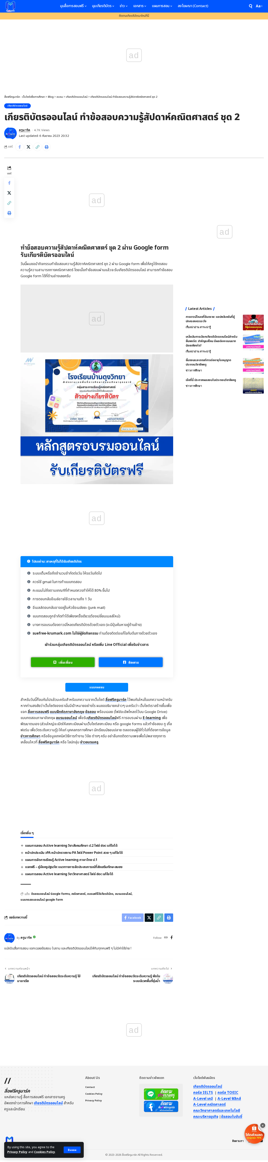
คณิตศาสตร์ (78, 894)
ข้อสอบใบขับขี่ (231, 1117)
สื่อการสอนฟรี (38, 712)
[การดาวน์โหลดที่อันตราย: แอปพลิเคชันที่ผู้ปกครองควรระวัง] (253, 322)
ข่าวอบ (89, 742)
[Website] (166, 938)
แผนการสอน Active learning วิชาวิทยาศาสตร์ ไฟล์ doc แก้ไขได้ (69, 874)
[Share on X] (28, 147)
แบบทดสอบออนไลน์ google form (42, 900)
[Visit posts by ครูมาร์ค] (10, 133)
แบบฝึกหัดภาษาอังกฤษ (67, 712)
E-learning (152, 718)
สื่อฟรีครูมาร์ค (115, 700)
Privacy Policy (17, 1152)
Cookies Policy (44, 1152)
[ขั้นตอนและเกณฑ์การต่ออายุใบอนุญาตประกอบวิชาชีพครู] (253, 366)
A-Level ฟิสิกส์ (229, 1099)
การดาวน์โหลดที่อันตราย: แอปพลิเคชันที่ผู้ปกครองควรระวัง (210, 319)
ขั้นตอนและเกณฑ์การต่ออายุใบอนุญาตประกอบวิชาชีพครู (208, 362)
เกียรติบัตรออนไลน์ (17, 106)
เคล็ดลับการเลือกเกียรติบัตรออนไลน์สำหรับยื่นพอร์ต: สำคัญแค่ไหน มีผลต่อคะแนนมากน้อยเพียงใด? (211, 341)
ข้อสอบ (90, 712)
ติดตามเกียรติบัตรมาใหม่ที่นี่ (134, 16)
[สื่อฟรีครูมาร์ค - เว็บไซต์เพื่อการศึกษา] (10, 6)
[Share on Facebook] (19, 147)
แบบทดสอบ (96, 687)
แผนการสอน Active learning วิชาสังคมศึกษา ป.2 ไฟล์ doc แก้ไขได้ (71, 845)
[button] (72, 1150)
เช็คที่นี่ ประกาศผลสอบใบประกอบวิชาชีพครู (211, 380)
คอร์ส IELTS (203, 1092)
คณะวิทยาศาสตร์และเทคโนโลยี (216, 1110)
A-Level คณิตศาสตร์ (209, 1104)
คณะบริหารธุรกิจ (205, 1117)
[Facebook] (171, 938)
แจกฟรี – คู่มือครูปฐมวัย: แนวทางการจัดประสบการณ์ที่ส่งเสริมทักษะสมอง (73, 867)
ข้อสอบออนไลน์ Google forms (50, 894)
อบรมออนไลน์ (66, 718)
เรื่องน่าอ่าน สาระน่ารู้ (198, 327)
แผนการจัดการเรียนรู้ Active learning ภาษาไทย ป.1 (61, 859)
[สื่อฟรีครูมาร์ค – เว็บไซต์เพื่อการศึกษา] (9, 1141)
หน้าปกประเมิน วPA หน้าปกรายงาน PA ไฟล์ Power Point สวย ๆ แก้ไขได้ (74, 852)
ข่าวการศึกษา (30, 736)
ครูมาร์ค (24, 130)
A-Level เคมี (203, 1099)
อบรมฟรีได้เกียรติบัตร (100, 894)
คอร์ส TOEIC (228, 1092)
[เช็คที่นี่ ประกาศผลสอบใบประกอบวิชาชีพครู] (253, 386)
